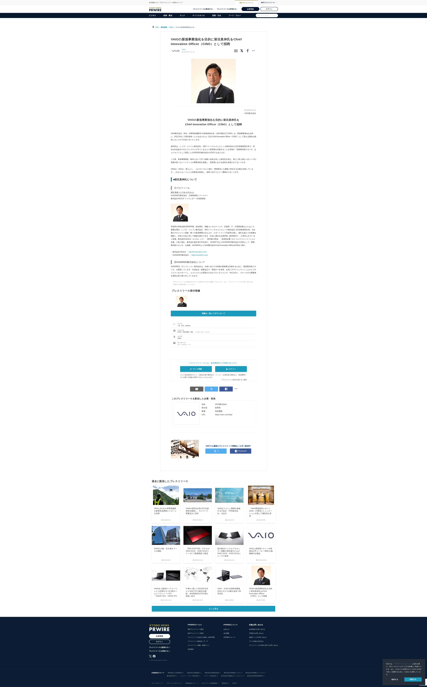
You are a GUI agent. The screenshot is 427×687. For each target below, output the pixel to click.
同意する (413, 679)
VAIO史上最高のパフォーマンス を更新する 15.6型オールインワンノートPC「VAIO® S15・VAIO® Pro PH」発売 (166, 594)
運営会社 (225, 683)
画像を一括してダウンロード (213, 313)
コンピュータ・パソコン (202, 332)
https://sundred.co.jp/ (199, 255)
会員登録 (250, 9)
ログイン (269, 9)
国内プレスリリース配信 (196, 629)
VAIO (171, 27)
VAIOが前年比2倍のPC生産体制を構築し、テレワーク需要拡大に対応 (197, 510)
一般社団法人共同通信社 (174, 673)
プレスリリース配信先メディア (198, 641)
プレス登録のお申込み (256, 641)
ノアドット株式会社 (210, 676)
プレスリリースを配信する (203, 9)
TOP (157, 27)
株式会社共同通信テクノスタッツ (231, 676)
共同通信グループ (229, 637)
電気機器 (164, 27)
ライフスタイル (198, 15)
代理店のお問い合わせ (256, 633)
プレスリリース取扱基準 (209, 683)
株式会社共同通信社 (193, 673)
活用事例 (190, 649)
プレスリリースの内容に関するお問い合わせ (263, 645)
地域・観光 (167, 15)
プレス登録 (197, 369)
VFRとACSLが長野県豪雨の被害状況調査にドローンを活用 (165, 510)
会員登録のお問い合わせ (257, 629)
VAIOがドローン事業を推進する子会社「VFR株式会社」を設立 (229, 510)
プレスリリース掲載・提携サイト (198, 645)
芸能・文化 (216, 15)
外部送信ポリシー (191, 683)
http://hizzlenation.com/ (198, 252)
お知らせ (226, 629)
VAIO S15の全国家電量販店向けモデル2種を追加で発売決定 (229, 591)
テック (182, 15)
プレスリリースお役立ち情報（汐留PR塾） (202, 637)
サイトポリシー (156, 683)
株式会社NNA (171, 676)
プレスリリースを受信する (227, 9)
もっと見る (213, 609)
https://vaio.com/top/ (223, 415)
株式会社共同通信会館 (212, 673)
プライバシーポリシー (403, 664)
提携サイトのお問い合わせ (257, 637)
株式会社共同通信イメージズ (255, 673)
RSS (234, 683)
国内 (246, 3)
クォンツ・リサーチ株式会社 (189, 676)
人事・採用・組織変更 (184, 325)
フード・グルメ (235, 15)
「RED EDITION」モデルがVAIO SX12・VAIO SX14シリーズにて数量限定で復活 (197, 551)
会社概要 (226, 633)
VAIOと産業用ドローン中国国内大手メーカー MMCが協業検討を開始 (261, 551)
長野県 (179, 338)
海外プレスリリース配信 (196, 633)
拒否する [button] (395, 679)
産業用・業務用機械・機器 (185, 332)
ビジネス (152, 15)
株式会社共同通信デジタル (232, 673)
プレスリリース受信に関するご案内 (234, 380)
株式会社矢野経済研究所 (255, 676)
